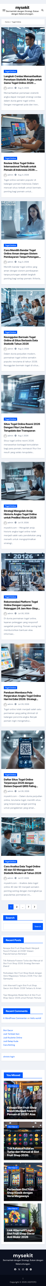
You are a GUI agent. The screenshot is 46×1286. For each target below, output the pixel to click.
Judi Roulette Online (12, 1037)
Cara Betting (9, 1045)
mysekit (22, 7)
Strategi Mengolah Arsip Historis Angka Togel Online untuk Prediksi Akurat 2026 (20, 514)
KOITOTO (32, 1282)
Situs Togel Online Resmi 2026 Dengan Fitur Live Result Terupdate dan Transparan (22, 427)
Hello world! (35, 1018)
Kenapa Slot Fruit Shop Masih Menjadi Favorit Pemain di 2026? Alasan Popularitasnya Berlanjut (21, 951)
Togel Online (10, 71)
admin (11, 88)
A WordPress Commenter (15, 1018)
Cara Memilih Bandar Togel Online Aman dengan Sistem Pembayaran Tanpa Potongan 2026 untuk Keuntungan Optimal (21, 257)
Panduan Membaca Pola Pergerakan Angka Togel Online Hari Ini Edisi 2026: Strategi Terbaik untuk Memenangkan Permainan (22, 699)
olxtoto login (9, 1056)
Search (10, 917)
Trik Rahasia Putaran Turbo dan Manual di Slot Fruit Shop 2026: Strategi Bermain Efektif (23, 963)
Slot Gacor (8, 1030)
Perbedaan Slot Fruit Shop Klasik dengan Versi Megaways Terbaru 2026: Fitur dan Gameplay (22, 976)
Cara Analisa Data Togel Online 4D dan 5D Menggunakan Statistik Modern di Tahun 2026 (22, 870)
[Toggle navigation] (4, 10)
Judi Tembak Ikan (11, 1034)
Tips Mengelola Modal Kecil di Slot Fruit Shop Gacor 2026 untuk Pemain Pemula (22, 996)
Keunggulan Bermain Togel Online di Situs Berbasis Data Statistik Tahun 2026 (21, 340)
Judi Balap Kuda (10, 1041)
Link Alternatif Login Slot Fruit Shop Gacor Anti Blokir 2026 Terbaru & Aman (22, 987)
